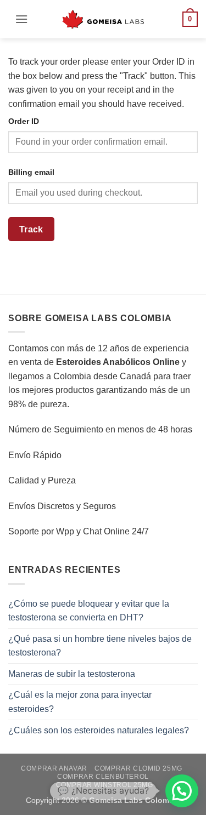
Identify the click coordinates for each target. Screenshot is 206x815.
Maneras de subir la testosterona (71, 674)
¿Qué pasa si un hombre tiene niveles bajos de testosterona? (100, 646)
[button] (21, 18)
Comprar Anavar (54, 768)
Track (31, 229)
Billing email (31, 172)
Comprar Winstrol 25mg (104, 785)
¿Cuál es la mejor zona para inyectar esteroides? (80, 702)
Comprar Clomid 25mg (138, 768)
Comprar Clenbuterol (103, 776)
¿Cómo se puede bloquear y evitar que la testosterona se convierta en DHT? (88, 611)
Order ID (23, 121)
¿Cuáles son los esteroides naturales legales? (98, 730)
